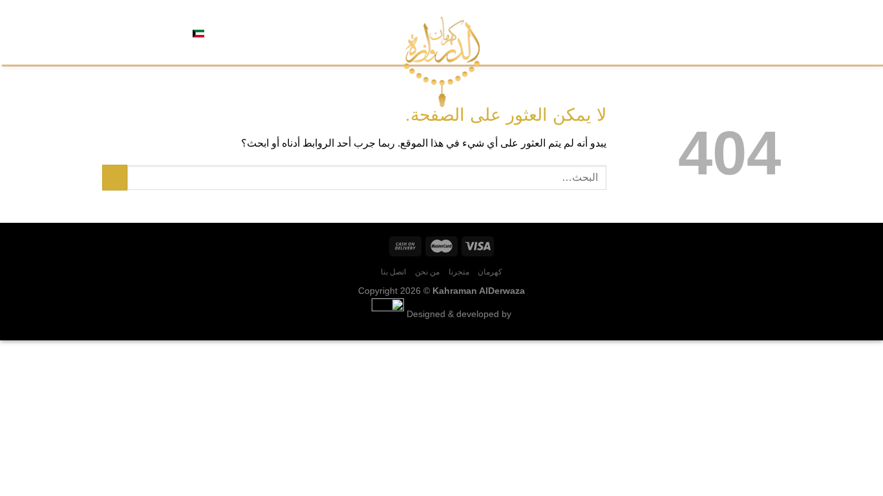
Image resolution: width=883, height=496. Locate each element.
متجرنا (735, 32)
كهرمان (768, 32)
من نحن (701, 32)
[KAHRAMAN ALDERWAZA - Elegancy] (442, 61)
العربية (218, 32)
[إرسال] (114, 177)
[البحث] (245, 32)
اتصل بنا (662, 32)
